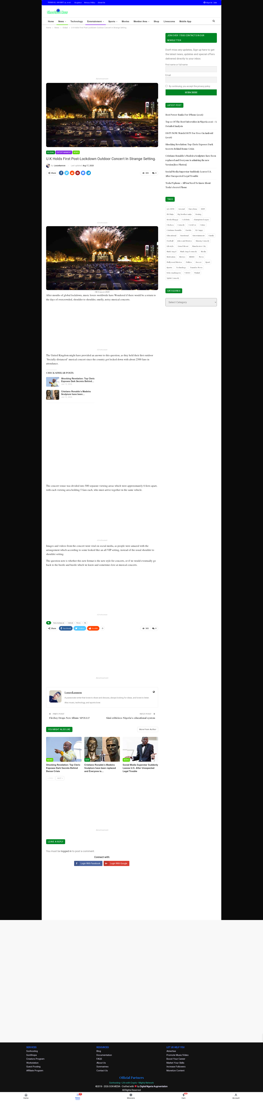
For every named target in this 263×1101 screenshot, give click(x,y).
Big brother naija (184, 214)
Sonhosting (32, 1051)
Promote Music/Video (178, 1055)
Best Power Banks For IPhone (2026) (184, 114)
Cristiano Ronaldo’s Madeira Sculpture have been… (76, 393)
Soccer (199, 262)
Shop (156, 21)
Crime (202, 225)
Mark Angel (171, 251)
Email (168, 75)
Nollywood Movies (174, 262)
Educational (171, 235)
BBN (203, 209)
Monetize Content (175, 1070)
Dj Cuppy (199, 230)
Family (211, 235)
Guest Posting (33, 1066)
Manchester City (199, 246)
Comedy (181, 225)
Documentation (104, 1055)
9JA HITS (170, 209)
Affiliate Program (34, 1070)
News (61, 21)
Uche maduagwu (174, 272)
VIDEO (187, 272)
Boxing (198, 214)
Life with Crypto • (130, 1083)
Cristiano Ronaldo (174, 230)
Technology (76, 21)
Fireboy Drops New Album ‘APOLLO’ (69, 717)
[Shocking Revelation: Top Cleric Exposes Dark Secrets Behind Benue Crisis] (52, 382)
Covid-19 (192, 225)
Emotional (184, 235)
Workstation (32, 1062)
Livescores (169, 21)
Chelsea (170, 225)
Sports (111, 21)
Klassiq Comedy (202, 241)
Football (170, 241)
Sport (207, 262)
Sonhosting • (115, 1083)
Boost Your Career (176, 1059)
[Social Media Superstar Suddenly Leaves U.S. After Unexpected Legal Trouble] (140, 749)
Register (78, 2)
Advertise (171, 1051)
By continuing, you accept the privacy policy (189, 86)
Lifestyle (170, 246)
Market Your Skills (175, 1062)
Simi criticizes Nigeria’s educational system (130, 717)
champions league (201, 219)
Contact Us (102, 1070)
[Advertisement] (102, 54)
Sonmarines (102, 1066)
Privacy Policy (89, 2)
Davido (188, 230)
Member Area (140, 21)
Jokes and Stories (184, 241)
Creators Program (35, 1059)
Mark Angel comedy (188, 251)
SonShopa (31, 1055)
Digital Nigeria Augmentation (154, 1086)
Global (50, 152)
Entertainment (94, 21)
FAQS (99, 1059)
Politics (189, 262)
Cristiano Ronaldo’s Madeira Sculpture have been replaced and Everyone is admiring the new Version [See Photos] (190, 160)
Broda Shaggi (172, 219)
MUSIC (192, 257)
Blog (98, 1051)
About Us (101, 2)
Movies (125, 21)
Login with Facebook (90, 863)
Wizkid (197, 272)
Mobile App (185, 21)
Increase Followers (176, 1066)
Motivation (171, 257)
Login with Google (118, 863)
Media (203, 251)
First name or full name (176, 64)
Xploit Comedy (173, 278)
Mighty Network (146, 1083)
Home (51, 21)
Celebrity (186, 219)
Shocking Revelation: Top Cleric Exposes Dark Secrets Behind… (78, 380)
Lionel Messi (183, 246)
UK (85, 623)
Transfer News (196, 267)
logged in (66, 851)
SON (87, 760)
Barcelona (193, 209)
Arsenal (181, 209)
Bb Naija (170, 214)
